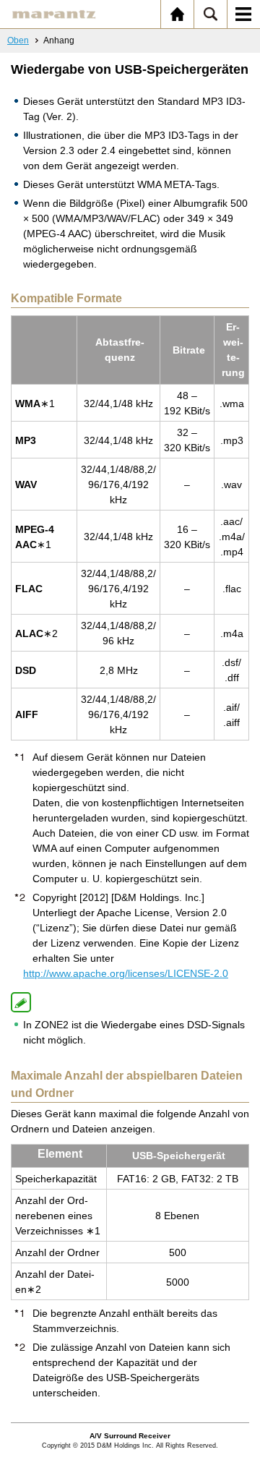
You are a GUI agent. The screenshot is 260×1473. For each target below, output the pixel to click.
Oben (18, 40)
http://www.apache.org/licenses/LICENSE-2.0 (125, 973)
